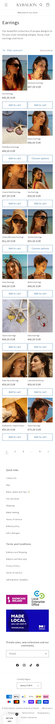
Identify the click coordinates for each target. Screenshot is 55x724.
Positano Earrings (35, 83)
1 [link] (6, 451)
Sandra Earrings (35, 237)
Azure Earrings (34, 425)
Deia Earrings (33, 335)
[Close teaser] (16, 714)
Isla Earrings (33, 192)
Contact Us (11, 478)
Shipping (10, 505)
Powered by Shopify (31, 708)
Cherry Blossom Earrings (13, 237)
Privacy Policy (13, 565)
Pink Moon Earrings (10, 147)
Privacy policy (13, 713)
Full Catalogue (13, 533)
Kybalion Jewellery (16, 708)
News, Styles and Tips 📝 (18, 492)
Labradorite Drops (36, 380)
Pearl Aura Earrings (10, 380)
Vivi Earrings (7, 94)
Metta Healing (12, 512)
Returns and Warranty (16, 559)
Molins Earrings (34, 282)
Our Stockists (12, 498)
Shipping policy (43, 713)
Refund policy (12, 526)
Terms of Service (14, 519)
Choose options (40, 158)
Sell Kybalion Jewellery (17, 579)
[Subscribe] (45, 653)
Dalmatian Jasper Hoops (13, 425)
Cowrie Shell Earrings (11, 192)
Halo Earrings (8, 282)
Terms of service (28, 713)
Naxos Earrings (34, 139)
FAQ (8, 485)
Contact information (29, 717)
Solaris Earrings (9, 335)
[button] (6, 5)
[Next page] (48, 451)
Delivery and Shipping (16, 552)
